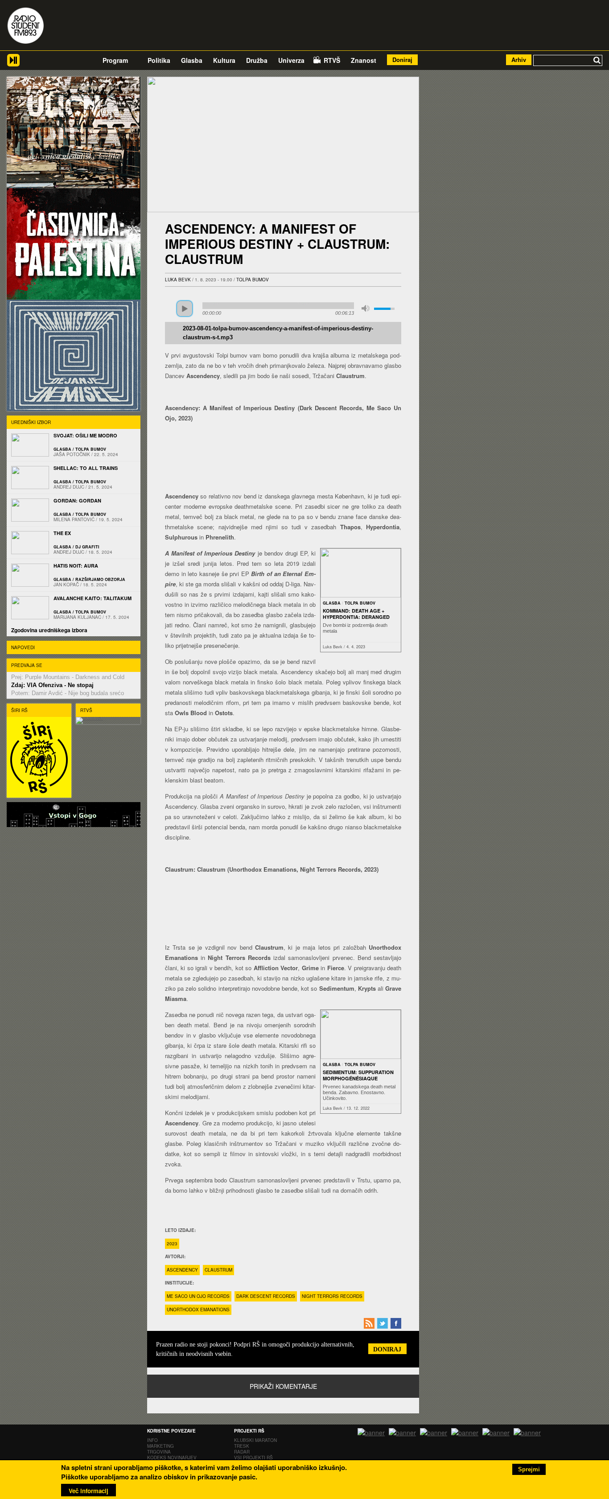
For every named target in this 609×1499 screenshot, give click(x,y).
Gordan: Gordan (77, 500)
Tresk (241, 1446)
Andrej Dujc (68, 487)
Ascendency (182, 1270)
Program (115, 60)
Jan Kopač (66, 584)
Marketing (160, 1446)
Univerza (291, 60)
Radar (242, 1452)
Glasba (191, 60)
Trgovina (159, 1452)
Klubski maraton (255, 1440)
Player (13, 63)
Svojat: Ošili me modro (85, 435)
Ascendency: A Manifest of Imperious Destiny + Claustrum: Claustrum (277, 243)
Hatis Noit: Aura (75, 565)
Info (152, 1440)
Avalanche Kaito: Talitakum (92, 598)
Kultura (224, 60)
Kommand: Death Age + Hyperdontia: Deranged (356, 613)
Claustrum (218, 1270)
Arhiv (518, 59)
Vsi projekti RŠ (253, 1457)
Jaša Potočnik (71, 454)
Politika (159, 60)
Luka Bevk (178, 279)
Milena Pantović (74, 519)
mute (366, 308)
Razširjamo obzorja (100, 579)
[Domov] (25, 26)
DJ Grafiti (87, 547)
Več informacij (88, 1491)
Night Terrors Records (332, 1296)
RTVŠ (332, 60)
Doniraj (402, 59)
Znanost (363, 60)
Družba (256, 60)
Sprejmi (529, 1469)
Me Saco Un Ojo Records (198, 1296)
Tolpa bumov (252, 279)
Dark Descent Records (265, 1296)
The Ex (62, 533)
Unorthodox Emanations (198, 1309)
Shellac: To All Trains (85, 468)
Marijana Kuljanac (77, 617)
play (184, 308)
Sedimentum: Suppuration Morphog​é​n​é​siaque (358, 1075)
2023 (172, 1243)
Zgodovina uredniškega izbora (49, 630)
